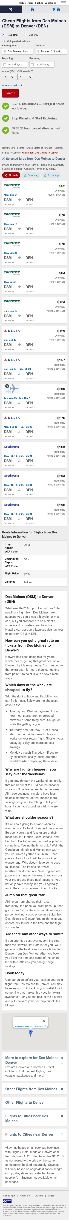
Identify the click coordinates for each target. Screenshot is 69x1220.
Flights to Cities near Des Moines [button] (26, 1118)
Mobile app (9, 1195)
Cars (30, 2)
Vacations (50, 2)
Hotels (22, 2)
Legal (51, 1195)
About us (25, 1195)
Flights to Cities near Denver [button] (29, 1134)
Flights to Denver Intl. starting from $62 (31, 1026)
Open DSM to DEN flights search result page (34, 194)
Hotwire (10, 2)
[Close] (44, 1021)
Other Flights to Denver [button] (25, 1102)
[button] (30, 1033)
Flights (39, 2)
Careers (39, 1195)
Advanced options (11, 85)
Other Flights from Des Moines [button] (31, 1088)
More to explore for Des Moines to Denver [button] (34, 1060)
